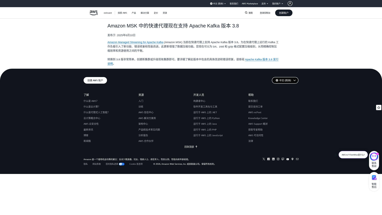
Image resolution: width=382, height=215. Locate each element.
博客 (86, 135)
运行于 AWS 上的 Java (205, 123)
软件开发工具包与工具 (205, 106)
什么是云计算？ (92, 106)
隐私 (86, 164)
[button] (122, 13)
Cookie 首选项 (136, 164)
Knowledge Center (258, 118)
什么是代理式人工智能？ (97, 112)
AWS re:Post (254, 112)
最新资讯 (88, 129)
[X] (264, 159)
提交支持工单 (255, 106)
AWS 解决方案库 (147, 118)
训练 (140, 106)
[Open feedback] (378, 107)
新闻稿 (87, 140)
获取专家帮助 (255, 129)
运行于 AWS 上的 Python (206, 118)
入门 (140, 100)
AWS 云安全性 (91, 123)
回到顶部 (189, 146)
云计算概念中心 (92, 118)
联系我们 (253, 100)
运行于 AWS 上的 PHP (205, 129)
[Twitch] (283, 159)
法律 (250, 140)
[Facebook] (268, 159)
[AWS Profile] (290, 3)
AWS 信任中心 (146, 112)
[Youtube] (287, 159)
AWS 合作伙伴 (146, 140)
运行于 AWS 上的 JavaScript (208, 135)
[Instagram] (278, 159)
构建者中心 (199, 100)
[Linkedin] (273, 159)
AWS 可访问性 (255, 135)
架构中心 (143, 123)
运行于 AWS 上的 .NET (205, 112)
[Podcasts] (292, 159)
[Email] (297, 159)
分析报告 (143, 135)
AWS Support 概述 (258, 123)
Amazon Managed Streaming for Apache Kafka (135, 42)
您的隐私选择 (112, 164)
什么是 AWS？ (91, 100)
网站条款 (97, 164)
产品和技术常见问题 (149, 129)
